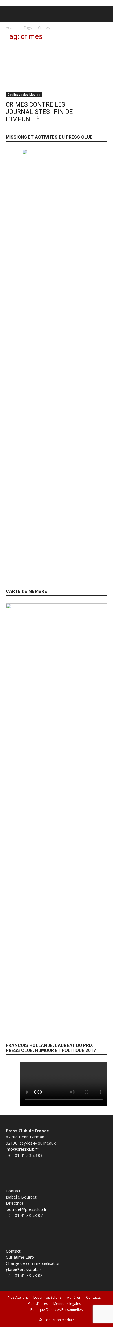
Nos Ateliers (18, 1297)
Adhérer (74, 1297)
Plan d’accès (38, 1303)
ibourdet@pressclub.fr (26, 1209)
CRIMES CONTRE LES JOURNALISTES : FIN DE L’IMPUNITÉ (39, 112)
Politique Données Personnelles (56, 1309)
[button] (10, 14)
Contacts (93, 1297)
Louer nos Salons (47, 1297)
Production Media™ (58, 1319)
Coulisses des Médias (24, 95)
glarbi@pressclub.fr (23, 1269)
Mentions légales (67, 1303)
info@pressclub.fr (22, 1149)
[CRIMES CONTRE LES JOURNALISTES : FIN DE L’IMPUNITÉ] (56, 72)
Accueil (11, 27)
